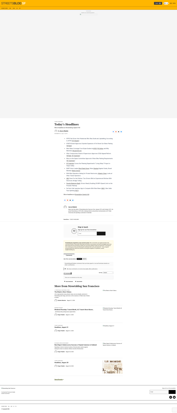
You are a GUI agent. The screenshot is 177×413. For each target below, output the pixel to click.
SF (67, 163)
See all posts (58, 379)
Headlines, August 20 (61, 362)
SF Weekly (75, 141)
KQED (95, 148)
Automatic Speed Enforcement (61, 343)
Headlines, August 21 (61, 327)
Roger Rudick (61, 314)
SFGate (69, 146)
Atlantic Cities (102, 173)
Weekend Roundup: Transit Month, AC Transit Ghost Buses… (74, 309)
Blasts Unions (76, 171)
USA (14, 8)
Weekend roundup (58, 307)
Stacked (95, 168)
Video (68, 290)
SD (19, 8)
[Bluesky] (174, 397)
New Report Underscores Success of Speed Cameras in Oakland (75, 345)
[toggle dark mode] (166, 3)
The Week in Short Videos (62, 292)
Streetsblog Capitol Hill (82, 194)
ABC (67, 178)
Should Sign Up (77, 151)
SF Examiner (76, 156)
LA (17, 8)
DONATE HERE (4, 8)
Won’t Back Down (83, 168)
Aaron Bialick (64, 131)
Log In (156, 3)
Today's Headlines (58, 121)
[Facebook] (170, 397)
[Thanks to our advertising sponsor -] (88, 65)
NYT (77, 190)
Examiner (71, 163)
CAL (10, 8)
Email (80, 233)
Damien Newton (62, 300)
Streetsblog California (60, 290)
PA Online (100, 148)
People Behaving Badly (73, 183)
